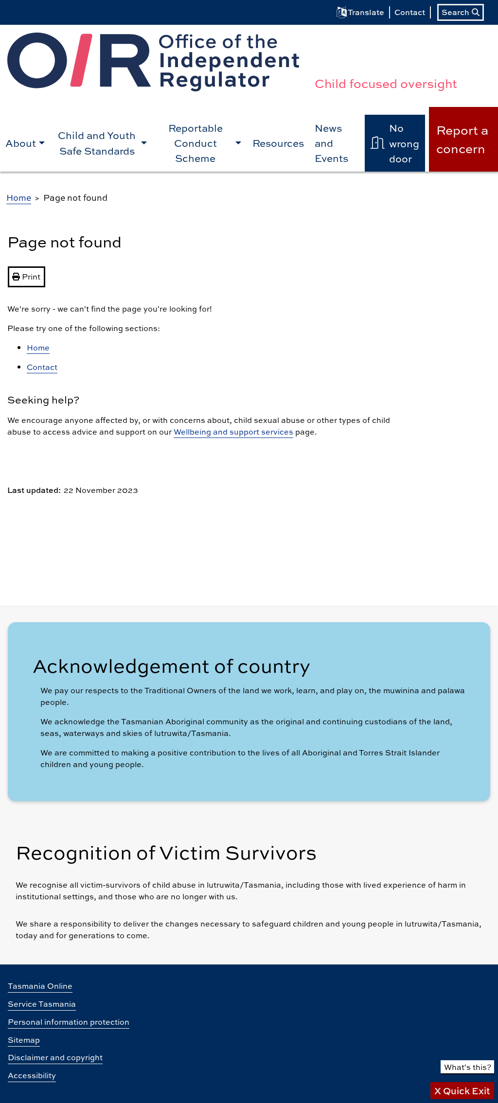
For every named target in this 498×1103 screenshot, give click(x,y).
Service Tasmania (42, 1003)
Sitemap (24, 1039)
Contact (409, 12)
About (20, 143)
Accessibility (32, 1075)
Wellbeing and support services (233, 431)
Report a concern (462, 139)
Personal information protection (68, 1021)
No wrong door (404, 143)
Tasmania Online (40, 985)
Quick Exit (462, 1090)
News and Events (331, 143)
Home (18, 197)
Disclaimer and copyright (55, 1057)
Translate (366, 12)
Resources (278, 143)
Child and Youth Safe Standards (97, 142)
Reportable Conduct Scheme (195, 143)
